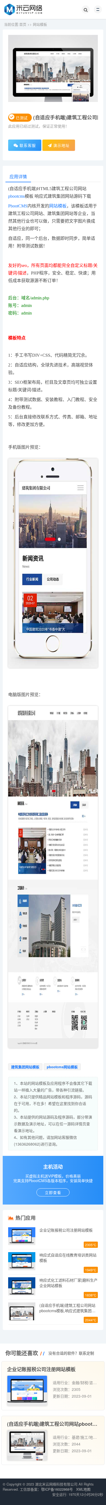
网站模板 (40, 24)
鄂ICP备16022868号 (57, 1489)
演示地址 (61, 145)
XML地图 (83, 1489)
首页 (22, 24)
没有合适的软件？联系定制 (71, 1353)
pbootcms (16, 196)
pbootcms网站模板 (62, 1066)
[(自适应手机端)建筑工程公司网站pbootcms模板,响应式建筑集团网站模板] (27, 1445)
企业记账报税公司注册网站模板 (66, 1230)
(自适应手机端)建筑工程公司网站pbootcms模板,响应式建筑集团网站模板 (67, 1310)
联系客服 (27, 145)
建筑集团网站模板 (25, 1066)
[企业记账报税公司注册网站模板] (27, 1390)
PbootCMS (17, 206)
